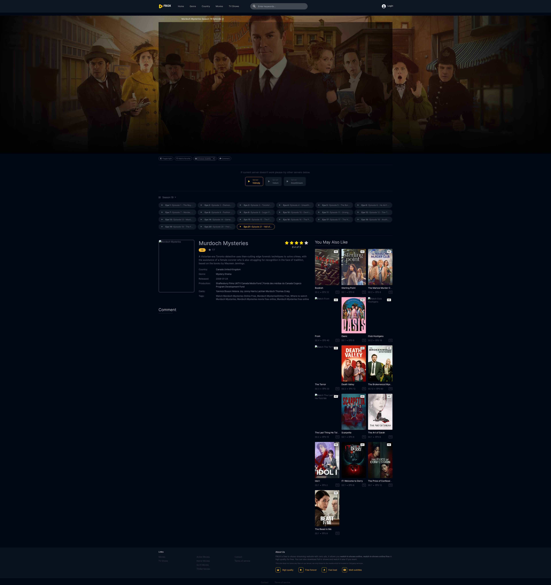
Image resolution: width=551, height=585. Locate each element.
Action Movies (203, 557)
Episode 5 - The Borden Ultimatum (337, 205)
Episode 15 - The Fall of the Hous (259, 219)
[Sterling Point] (354, 267)
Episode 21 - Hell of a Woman (259, 226)
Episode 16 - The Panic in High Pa (298, 219)
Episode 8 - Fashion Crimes (220, 212)
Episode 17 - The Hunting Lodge (337, 219)
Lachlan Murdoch (266, 291)
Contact (238, 557)
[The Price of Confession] (380, 460)
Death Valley (348, 384)
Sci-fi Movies (203, 565)
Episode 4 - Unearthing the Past (298, 205)
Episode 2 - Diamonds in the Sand (220, 205)
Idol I (317, 481)
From (317, 336)
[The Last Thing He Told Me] (327, 412)
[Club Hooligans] (380, 315)
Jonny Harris (250, 291)
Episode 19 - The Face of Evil (180, 226)
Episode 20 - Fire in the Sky (220, 226)
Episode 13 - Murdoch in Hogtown (180, 219)
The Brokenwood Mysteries (382, 384)
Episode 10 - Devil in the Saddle (298, 212)
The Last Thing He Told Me (328, 432)
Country (206, 6)
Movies (219, 6)
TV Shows (234, 6)
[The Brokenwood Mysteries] (380, 363)
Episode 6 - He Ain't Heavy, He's (376, 205)
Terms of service (242, 561)
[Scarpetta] (354, 412)
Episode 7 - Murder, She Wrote (180, 212)
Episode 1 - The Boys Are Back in (180, 205)
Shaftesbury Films (225, 283)
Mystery (220, 274)
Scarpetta (346, 432)
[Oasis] (354, 315)
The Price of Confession (380, 481)
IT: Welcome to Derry (352, 481)
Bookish (319, 288)
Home (181, 6)
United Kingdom (232, 269)
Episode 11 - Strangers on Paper (337, 212)
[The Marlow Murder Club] (380, 267)
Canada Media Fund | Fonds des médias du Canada (267, 283)
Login (390, 5)
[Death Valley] (354, 363)
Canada (220, 269)
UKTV (238, 283)
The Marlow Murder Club (380, 288)
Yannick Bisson (223, 291)
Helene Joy (237, 291)
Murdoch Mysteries (223, 243)
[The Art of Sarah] (380, 412)
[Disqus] (235, 352)
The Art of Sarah (376, 432)
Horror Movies (203, 561)
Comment (226, 158)
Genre (193, 6)
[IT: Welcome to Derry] (354, 460)
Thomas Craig (282, 291)
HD (202, 250)
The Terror (320, 384)
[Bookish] (327, 267)
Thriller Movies (203, 569)
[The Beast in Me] (327, 508)
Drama (228, 274)
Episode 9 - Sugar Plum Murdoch (259, 212)
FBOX (278, 556)
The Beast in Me (323, 529)
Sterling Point (348, 288)
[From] (327, 315)
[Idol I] (327, 460)
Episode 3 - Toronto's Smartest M (259, 205)
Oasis (344, 336)
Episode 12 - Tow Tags (376, 212)
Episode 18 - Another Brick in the (376, 219)
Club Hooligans (376, 336)
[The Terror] (327, 363)
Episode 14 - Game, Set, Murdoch (220, 219)
